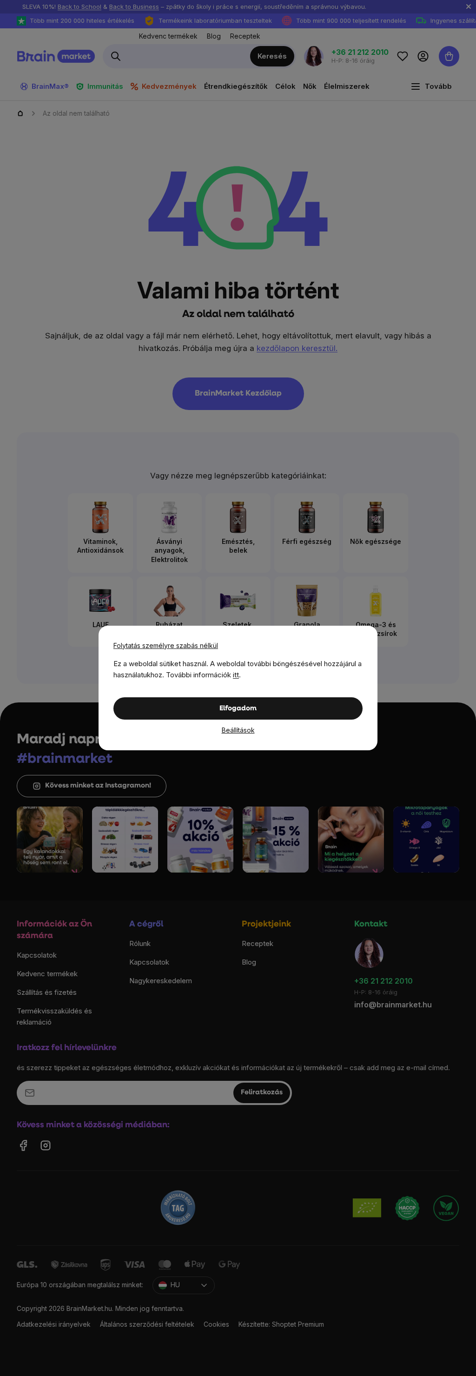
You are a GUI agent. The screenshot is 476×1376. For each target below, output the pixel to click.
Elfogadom (238, 708)
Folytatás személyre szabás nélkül (165, 645)
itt (236, 674)
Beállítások (238, 730)
